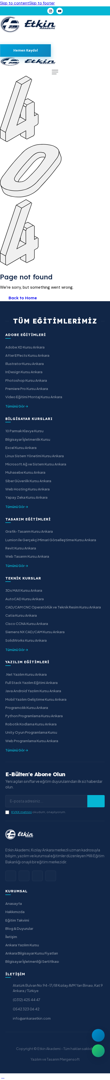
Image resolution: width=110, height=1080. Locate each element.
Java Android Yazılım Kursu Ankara (33, 691)
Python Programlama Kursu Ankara (34, 716)
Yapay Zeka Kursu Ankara (26, 497)
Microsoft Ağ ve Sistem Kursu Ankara (35, 464)
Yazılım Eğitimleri (27, 662)
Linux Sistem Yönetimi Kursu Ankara (34, 456)
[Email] (50, 876)
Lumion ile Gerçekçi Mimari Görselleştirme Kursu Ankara (50, 540)
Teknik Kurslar (23, 578)
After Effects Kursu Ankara (27, 355)
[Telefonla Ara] (98, 1035)
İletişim (11, 937)
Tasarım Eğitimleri (28, 519)
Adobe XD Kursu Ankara (25, 347)
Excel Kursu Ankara (21, 448)
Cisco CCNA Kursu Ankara (26, 623)
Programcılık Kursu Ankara (26, 707)
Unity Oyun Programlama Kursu (31, 732)
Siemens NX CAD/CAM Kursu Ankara (35, 632)
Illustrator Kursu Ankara (24, 364)
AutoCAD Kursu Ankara (24, 599)
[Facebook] (10, 876)
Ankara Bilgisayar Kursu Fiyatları (31, 953)
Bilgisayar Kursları (29, 419)
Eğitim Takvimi (17, 920)
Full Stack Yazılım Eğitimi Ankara (31, 682)
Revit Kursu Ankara (20, 548)
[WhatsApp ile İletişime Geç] (98, 1050)
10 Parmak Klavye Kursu (24, 431)
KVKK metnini (21, 812)
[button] (55, 72)
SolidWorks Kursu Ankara (26, 640)
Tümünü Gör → (16, 406)
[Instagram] (50, 11)
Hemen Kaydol (25, 50)
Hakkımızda (15, 912)
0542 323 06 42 (26, 1009)
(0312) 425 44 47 (26, 1000)
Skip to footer (42, 3)
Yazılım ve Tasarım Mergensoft (55, 1059)
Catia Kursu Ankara (21, 615)
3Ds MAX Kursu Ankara (23, 590)
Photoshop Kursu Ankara (26, 380)
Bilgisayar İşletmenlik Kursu (27, 439)
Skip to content (14, 3)
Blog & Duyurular (19, 928)
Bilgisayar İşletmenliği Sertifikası (32, 961)
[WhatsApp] (37, 876)
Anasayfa (13, 903)
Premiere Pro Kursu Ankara (26, 388)
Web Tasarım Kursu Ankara (27, 556)
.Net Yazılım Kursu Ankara (26, 674)
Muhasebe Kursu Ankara (25, 472)
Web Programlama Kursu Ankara (31, 741)
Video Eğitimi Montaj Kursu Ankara (33, 397)
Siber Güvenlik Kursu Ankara (28, 481)
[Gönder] (96, 801)
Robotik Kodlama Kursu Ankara (31, 724)
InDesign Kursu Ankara (23, 372)
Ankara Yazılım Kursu (22, 945)
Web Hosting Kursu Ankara (27, 489)
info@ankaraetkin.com (32, 1018)
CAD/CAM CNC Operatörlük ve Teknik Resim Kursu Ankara (53, 607)
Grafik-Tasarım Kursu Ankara (29, 531)
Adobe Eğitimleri (25, 335)
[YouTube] (59, 11)
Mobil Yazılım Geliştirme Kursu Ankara (35, 699)
